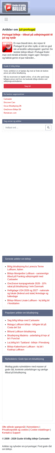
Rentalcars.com (10, 113)
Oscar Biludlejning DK (13, 106)
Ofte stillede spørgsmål (13, 427)
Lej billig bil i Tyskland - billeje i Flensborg (28, 342)
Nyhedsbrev (33, 427)
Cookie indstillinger (40, 430)
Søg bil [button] (27, 86)
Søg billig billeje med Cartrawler (23, 320)
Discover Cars (9, 102)
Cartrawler (8, 99)
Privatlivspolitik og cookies (15, 430)
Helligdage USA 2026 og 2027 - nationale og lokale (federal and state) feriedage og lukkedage (28, 293)
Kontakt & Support (11, 433)
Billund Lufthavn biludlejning (21, 331)
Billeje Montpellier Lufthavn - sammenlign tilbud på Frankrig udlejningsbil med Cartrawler (28, 276)
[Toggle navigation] (6, 19)
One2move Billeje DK (12, 109)
